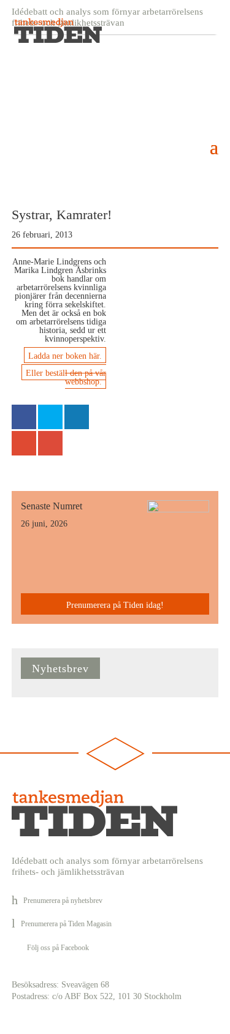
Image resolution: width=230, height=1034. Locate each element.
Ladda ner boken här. (65, 356)
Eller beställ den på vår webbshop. (66, 377)
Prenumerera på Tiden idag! (115, 605)
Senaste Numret (51, 506)
